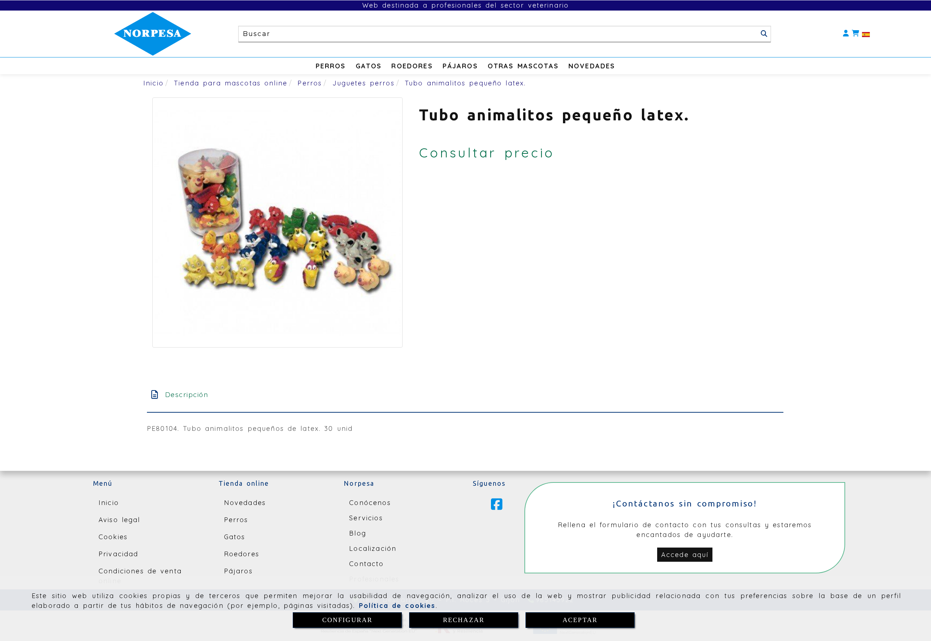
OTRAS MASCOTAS (523, 66)
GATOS (369, 66)
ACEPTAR (580, 620)
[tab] (465, 395)
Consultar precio (487, 152)
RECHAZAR (463, 620)
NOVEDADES (591, 66)
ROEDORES (411, 66)
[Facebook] (496, 507)
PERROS (331, 66)
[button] (846, 33)
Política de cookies (397, 605)
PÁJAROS (460, 66)
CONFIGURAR (347, 620)
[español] (866, 34)
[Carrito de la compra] (855, 33)
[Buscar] (764, 34)
